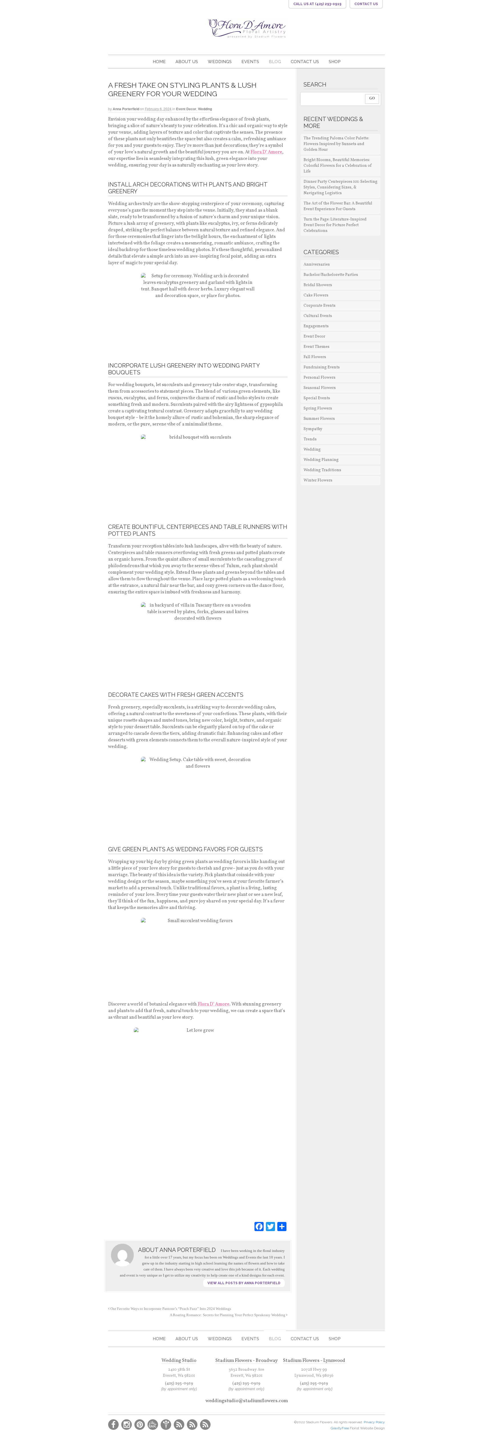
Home (159, 61)
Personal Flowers (320, 377)
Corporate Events (320, 305)
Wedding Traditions (322, 470)
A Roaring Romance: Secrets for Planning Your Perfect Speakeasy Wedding (228, 1315)
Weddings (220, 61)
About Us (186, 61)
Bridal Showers (318, 285)
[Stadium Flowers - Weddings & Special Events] (246, 28)
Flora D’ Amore (266, 152)
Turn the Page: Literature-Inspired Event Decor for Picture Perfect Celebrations (335, 225)
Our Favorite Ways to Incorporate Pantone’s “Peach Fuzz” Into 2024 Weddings (170, 1309)
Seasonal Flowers (320, 388)
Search (315, 84)
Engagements (316, 326)
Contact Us (305, 61)
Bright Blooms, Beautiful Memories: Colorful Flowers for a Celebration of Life (337, 165)
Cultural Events (318, 316)
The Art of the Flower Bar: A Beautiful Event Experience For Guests (338, 206)
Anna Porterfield (126, 108)
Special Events (317, 398)
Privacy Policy (374, 1422)
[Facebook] (259, 1227)
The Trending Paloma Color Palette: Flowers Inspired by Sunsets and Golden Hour (336, 144)
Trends (310, 439)
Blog (275, 61)
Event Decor (186, 108)
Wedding (205, 108)
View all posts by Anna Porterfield (243, 1283)
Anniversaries (317, 264)
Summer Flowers (319, 419)
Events (250, 61)
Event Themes (317, 347)
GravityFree (340, 1428)
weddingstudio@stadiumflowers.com (246, 1401)
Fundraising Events (322, 367)
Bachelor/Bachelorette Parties (331, 275)
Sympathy (313, 429)
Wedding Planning (321, 460)
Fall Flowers (315, 357)
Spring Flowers (318, 408)
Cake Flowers (316, 295)
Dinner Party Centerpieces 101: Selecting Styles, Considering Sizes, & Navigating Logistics (340, 187)
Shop (335, 61)
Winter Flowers (318, 480)
